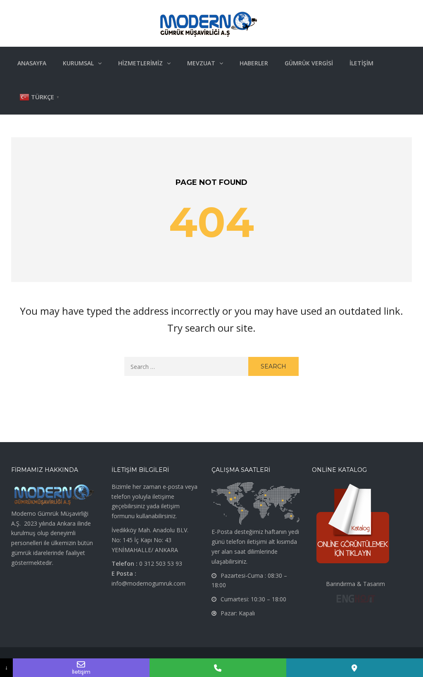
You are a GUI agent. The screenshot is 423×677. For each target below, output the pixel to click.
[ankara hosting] (355, 598)
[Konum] (354, 667)
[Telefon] (218, 667)
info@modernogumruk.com (148, 583)
